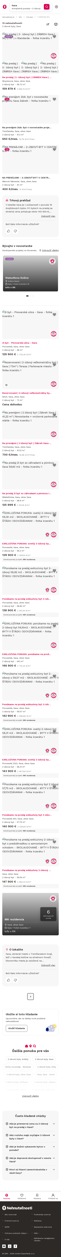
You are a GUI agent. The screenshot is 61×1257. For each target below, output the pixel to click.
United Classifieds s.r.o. (25, 1254)
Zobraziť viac (48, 216)
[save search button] (56, 24)
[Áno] (8, 231)
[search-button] (47, 7)
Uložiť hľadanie (16, 1028)
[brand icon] (4, 6)
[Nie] (15, 231)
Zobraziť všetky (30, 1096)
